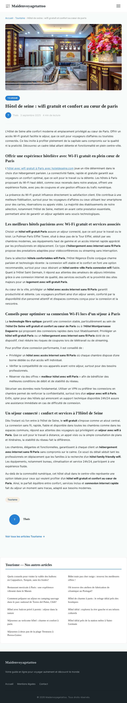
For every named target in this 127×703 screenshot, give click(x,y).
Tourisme (20, 18)
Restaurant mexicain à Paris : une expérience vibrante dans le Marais (30, 589)
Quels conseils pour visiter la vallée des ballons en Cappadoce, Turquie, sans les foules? (31, 578)
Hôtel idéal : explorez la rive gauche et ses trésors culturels (93, 611)
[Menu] (118, 6)
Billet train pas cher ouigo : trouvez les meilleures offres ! (93, 578)
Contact (43, 683)
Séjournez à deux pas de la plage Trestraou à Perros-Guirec (30, 633)
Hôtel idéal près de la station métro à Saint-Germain (90, 622)
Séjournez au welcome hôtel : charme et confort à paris (33, 622)
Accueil (9, 18)
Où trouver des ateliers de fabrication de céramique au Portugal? (88, 589)
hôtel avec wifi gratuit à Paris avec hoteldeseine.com (40, 168)
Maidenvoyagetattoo (25, 6)
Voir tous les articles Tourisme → (25, 536)
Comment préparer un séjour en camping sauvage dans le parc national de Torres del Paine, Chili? (33, 600)
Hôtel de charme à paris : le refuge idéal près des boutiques (93, 600)
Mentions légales (26, 683)
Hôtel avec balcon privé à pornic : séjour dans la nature (32, 611)
